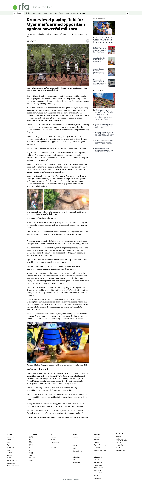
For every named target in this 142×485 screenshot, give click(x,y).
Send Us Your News (100, 450)
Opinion (53, 439)
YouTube (97, 437)
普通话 (28, 13)
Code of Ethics (98, 473)
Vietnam (9, 455)
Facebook (97, 439)
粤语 (34, 13)
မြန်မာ (39, 13)
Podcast (75, 437)
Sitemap (97, 447)
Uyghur (9, 453)
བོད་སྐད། (61, 13)
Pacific (9, 458)
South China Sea (12, 460)
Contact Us (97, 478)
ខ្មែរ (56, 13)
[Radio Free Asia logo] (32, 6)
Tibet (8, 450)
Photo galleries (77, 451)
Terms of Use (98, 465)
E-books (53, 445)
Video (74, 448)
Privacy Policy (98, 468)
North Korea (10, 447)
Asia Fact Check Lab (13, 466)
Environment (11, 463)
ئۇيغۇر (67, 13)
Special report (55, 442)
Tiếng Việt (74, 13)
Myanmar (10, 445)
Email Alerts (76, 462)
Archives (53, 447)
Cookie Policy (98, 470)
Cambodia (10, 437)
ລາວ (51, 13)
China (9, 439)
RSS (74, 460)
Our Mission (98, 462)
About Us (97, 460)
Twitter (96, 442)
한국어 (45, 13)
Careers (96, 475)
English (82, 13)
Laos (8, 442)
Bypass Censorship (100, 445)
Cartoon (53, 437)
